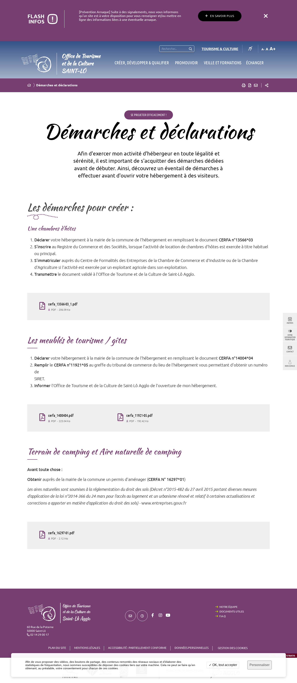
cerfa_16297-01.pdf (61, 533)
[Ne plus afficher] (266, 16)
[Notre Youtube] (168, 615)
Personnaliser (260, 665)
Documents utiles (231, 611)
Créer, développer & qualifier (142, 62)
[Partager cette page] (267, 85)
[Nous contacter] (130, 615)
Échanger (255, 62)
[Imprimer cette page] (244, 85)
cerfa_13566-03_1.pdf (62, 304)
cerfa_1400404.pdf (61, 415)
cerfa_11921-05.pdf (139, 415)
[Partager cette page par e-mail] (256, 85)
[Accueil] (29, 85)
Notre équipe (228, 606)
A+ (273, 48)
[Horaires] (142, 615)
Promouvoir (186, 62)
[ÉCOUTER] (250, 49)
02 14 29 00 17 (39, 634)
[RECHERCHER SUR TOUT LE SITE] (190, 49)
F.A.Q (222, 616)
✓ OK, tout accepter (223, 665)
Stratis (290, 655)
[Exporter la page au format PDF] (250, 85)
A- (262, 49)
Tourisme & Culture (220, 49)
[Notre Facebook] (153, 615)
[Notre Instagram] (160, 615)
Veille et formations (222, 62)
